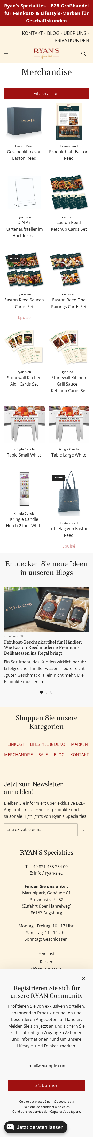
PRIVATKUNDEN (72, 40)
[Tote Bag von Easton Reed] (69, 493)
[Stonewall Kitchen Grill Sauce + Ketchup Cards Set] (69, 347)
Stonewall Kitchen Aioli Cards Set (24, 381)
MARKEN (79, 744)
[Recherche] (83, 53)
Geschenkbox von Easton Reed (24, 155)
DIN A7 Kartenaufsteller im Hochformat (24, 229)
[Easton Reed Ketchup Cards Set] (69, 192)
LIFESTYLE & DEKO (47, 744)
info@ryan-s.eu (48, 873)
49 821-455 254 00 (50, 866)
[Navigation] (5, 53)
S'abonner (46, 1085)
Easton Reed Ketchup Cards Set (69, 226)
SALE (43, 754)
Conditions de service (27, 1111)
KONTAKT (32, 33)
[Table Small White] (24, 424)
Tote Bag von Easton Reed (69, 532)
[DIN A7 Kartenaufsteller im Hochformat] (24, 192)
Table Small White (24, 455)
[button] (41, 692)
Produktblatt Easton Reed (68, 155)
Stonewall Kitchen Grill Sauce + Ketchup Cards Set (69, 384)
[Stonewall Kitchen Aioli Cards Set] (24, 347)
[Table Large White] (69, 424)
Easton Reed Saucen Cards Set (24, 303)
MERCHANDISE (18, 754)
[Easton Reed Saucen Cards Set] (24, 270)
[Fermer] (83, 978)
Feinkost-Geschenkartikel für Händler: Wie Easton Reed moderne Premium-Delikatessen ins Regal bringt (43, 647)
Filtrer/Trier (46, 93)
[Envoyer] (83, 829)
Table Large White (68, 455)
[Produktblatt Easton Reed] (69, 121)
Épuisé (24, 317)
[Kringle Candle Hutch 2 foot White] (24, 489)
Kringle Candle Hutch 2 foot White (24, 522)
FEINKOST (14, 744)
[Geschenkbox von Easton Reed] (24, 121)
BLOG (53, 33)
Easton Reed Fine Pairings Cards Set (69, 303)
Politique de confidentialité (42, 1106)
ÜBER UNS (75, 33)
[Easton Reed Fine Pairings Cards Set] (69, 270)
